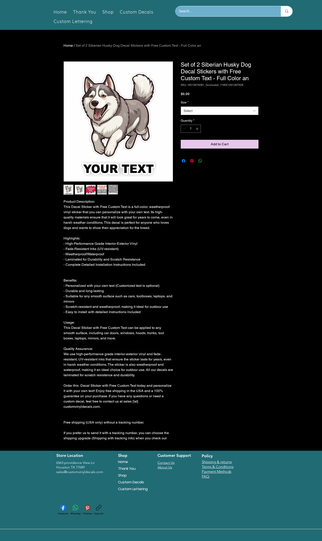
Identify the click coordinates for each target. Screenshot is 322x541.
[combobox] (219, 110)
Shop (122, 475)
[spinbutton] (191, 129)
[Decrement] (184, 129)
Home (68, 45)
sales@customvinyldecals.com (79, 472)
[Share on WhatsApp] (200, 160)
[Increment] (197, 129)
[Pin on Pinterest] (192, 160)
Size (185, 102)
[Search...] (286, 11)
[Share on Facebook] (183, 160)
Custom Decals (131, 482)
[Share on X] (208, 160)
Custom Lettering (133, 488)
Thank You (127, 468)
